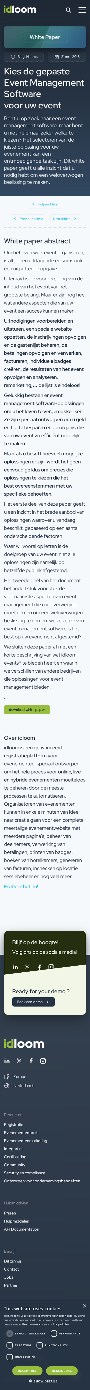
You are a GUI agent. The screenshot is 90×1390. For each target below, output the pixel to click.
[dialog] (45, 1345)
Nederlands (24, 1085)
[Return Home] (20, 10)
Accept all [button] (27, 1371)
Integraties (13, 1148)
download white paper (27, 709)
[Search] (68, 10)
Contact (11, 1269)
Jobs (8, 1277)
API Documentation (21, 1229)
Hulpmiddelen (16, 1221)
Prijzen (10, 1213)
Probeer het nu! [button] (21, 886)
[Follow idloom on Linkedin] (15, 968)
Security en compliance (24, 1173)
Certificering (15, 1156)
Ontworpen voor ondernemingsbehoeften (42, 1181)
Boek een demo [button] (30, 1002)
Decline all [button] (62, 1371)
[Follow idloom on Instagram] (51, 968)
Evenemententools (21, 1132)
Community (14, 1164)
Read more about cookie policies (46, 1324)
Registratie (13, 1124)
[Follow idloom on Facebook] (39, 968)
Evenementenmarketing (25, 1140)
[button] (15, 1077)
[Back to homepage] (24, 1046)
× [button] (84, 1306)
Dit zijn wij (12, 1261)
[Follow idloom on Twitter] (27, 968)
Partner (11, 1285)
